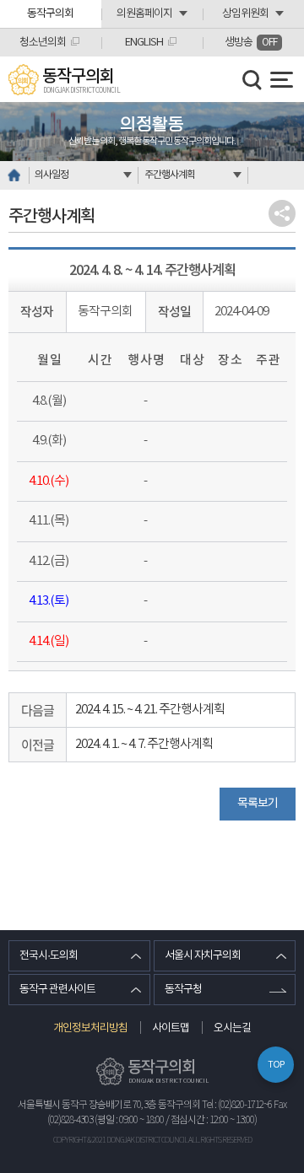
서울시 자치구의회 (203, 956)
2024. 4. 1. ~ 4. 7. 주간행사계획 (144, 744)
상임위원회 (245, 14)
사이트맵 (170, 1028)
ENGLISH (144, 42)
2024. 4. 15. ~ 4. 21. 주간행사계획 (150, 709)
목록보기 (257, 803)
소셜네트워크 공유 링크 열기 (282, 213)
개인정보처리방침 (90, 1028)
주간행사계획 (169, 174)
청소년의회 (42, 42)
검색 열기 (252, 80)
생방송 (251, 42)
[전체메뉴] (282, 80)
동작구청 (183, 989)
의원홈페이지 (144, 14)
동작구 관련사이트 (57, 989)
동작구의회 (50, 14)
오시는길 (232, 1028)
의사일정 (51, 174)
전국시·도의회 (48, 956)
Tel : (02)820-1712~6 (237, 1105)
